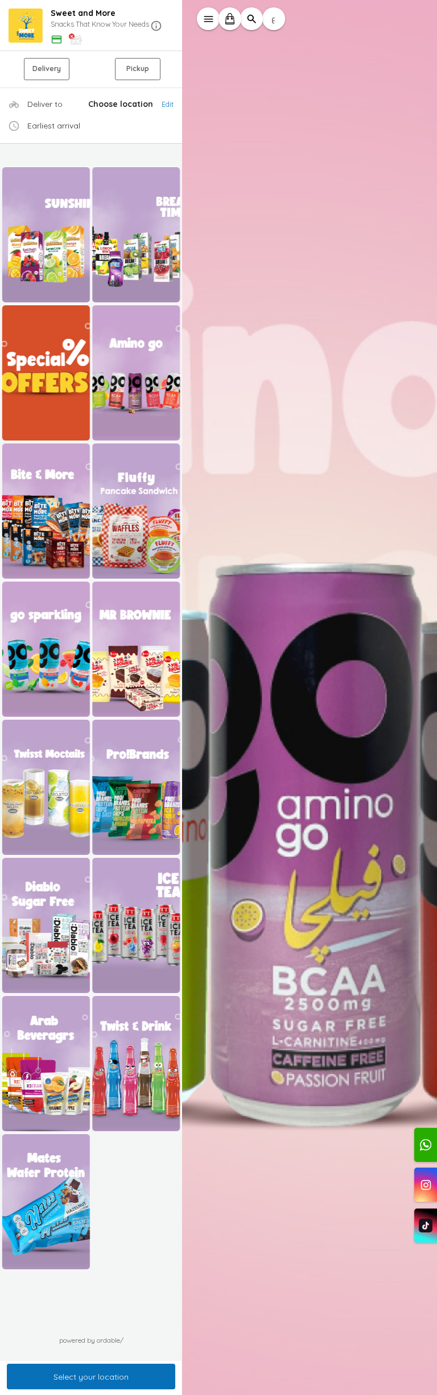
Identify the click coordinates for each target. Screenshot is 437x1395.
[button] (91, 26)
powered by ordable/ (91, 1340)
